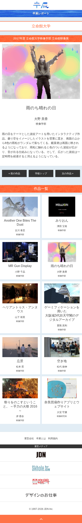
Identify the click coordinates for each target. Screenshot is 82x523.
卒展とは (41, 438)
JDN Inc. (48, 509)
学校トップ (41, 173)
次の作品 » (67, 173)
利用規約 (53, 438)
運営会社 (29, 438)
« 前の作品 (14, 173)
